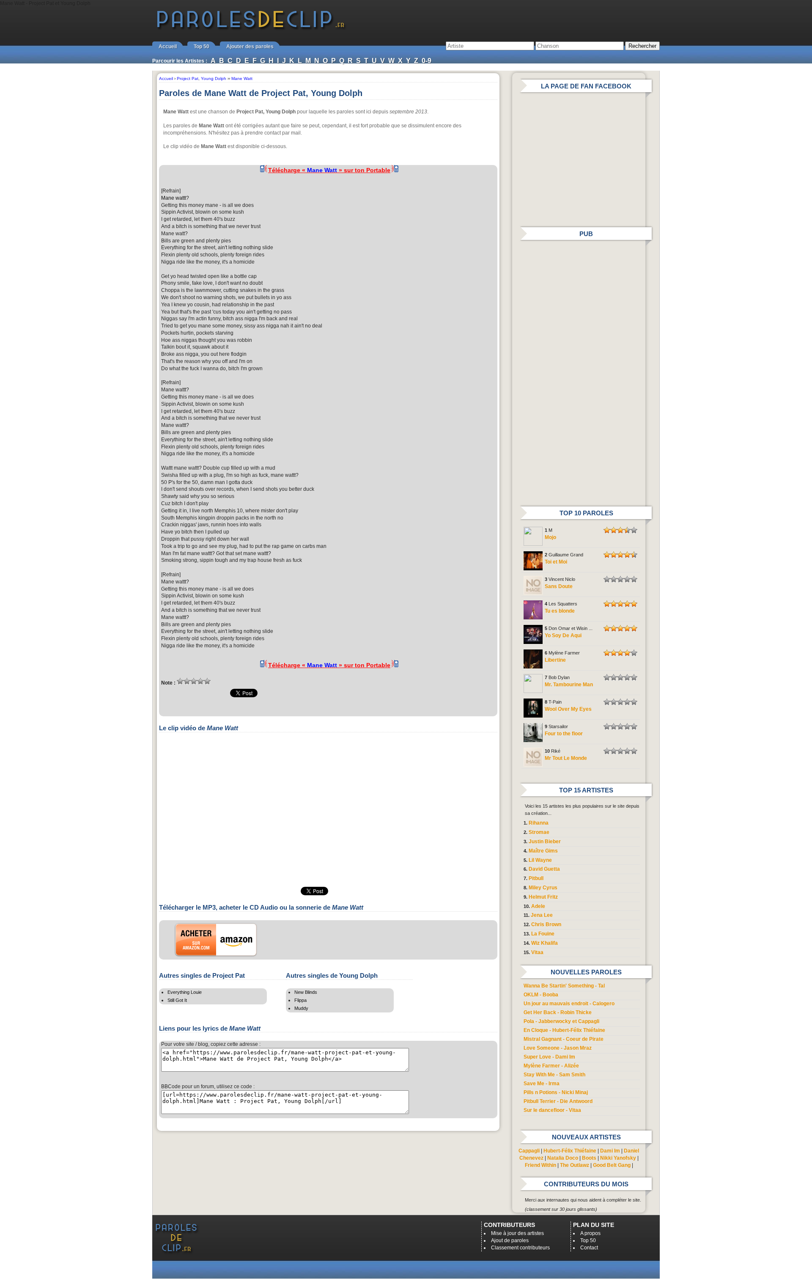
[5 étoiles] (207, 681)
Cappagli (529, 1151)
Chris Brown (546, 924)
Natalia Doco (562, 1158)
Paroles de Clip (250, 28)
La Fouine (542, 934)
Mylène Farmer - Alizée (551, 1066)
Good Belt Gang (612, 1165)
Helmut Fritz (543, 897)
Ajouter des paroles (250, 47)
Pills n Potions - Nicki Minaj (556, 1092)
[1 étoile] (180, 681)
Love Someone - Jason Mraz (558, 1048)
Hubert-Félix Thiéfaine (569, 1151)
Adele (538, 906)
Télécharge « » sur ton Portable (329, 170)
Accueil (168, 47)
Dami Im (610, 1151)
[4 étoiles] (200, 681)
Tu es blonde (560, 611)
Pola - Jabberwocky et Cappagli (561, 1021)
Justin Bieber (545, 841)
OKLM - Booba (541, 995)
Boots (589, 1158)
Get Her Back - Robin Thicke (558, 1012)
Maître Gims (543, 851)
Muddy (301, 1008)
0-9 (426, 60)
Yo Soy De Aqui (563, 635)
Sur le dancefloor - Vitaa (552, 1110)
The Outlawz (574, 1165)
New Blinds (305, 992)
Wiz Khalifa (544, 943)
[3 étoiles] (193, 681)
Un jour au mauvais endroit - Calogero (569, 1004)
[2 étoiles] (187, 681)
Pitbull (536, 878)
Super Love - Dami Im (549, 1057)
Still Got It (177, 1000)
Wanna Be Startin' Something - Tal (564, 986)
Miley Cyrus (543, 888)
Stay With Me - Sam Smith (554, 1075)
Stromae (539, 832)
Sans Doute (559, 586)
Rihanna (539, 823)
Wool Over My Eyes (568, 709)
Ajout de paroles (510, 1240)
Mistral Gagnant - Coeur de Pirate (564, 1039)
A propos (590, 1233)
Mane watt (173, 198)
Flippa (300, 1000)
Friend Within (540, 1165)
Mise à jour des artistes (517, 1233)
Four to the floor (564, 734)
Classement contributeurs (520, 1248)
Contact (589, 1248)
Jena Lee (542, 915)
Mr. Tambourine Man (569, 685)
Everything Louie (184, 992)
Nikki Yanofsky (618, 1158)
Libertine (555, 660)
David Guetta (544, 869)
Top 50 (201, 47)
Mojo (550, 537)
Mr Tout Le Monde (566, 758)
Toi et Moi (556, 562)
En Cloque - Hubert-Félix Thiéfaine (564, 1030)
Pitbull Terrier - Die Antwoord (558, 1101)
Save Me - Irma (542, 1083)
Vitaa (537, 952)
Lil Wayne (540, 860)
